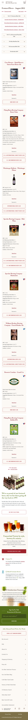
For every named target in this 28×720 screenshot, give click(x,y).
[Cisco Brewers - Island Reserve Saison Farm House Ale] (14, 74)
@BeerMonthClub (7, 708)
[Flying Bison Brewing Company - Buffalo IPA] (14, 429)
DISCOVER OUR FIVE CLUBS (14, 551)
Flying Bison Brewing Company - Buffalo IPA (14, 23)
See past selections (14, 512)
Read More (14, 94)
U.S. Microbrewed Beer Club (14, 160)
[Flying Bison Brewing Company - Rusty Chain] (14, 121)
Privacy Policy (8, 714)
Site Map (20, 714)
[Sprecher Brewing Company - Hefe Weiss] (14, 230)
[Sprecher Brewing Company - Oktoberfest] (14, 285)
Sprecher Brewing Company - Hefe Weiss (14, 26)
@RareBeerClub (7, 709)
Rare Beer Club (14, 102)
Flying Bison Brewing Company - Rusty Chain (14, 29)
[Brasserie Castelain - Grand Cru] (14, 381)
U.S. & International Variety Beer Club (14, 155)
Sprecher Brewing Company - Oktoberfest (14, 19)
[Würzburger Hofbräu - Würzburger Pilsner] (14, 179)
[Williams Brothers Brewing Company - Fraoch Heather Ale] (14, 334)
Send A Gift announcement (14, 633)
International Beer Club (14, 206)
